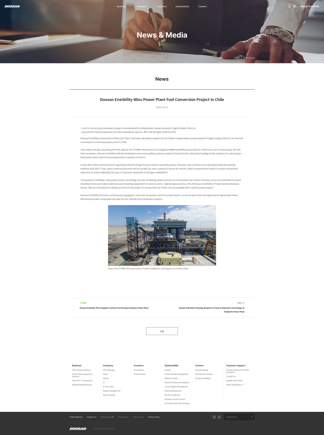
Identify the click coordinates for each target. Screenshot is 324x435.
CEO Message (109, 370)
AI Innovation (108, 387)
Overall (167, 370)
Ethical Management (173, 391)
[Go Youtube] (214, 417)
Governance (139, 370)
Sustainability (182, 6)
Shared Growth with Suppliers (177, 382)
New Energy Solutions (81, 370)
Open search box (289, 6)
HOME (236, 58)
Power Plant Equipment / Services (82, 375)
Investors (162, 6)
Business (121, 6)
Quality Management (111, 391)
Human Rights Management (176, 387)
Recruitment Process (204, 374)
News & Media (109, 395)
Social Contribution (172, 395)
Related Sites (232, 417)
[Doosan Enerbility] (78, 428)
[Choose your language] (295, 6)
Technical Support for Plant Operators (237, 371)
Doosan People (201, 370)
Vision (105, 374)
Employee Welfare (203, 378)
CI (104, 382)
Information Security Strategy (177, 403)
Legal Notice (123, 417)
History (106, 378)
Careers (203, 6)
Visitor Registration (234, 385)
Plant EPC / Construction (82, 380)
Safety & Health (171, 378)
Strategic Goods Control (175, 399)
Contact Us (231, 376)
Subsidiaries (106, 417)
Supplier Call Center (234, 380)
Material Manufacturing (82, 385)
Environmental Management (176, 374)
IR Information (140, 374)
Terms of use (138, 417)
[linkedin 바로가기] (219, 417)
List (162, 331)
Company (142, 6)
